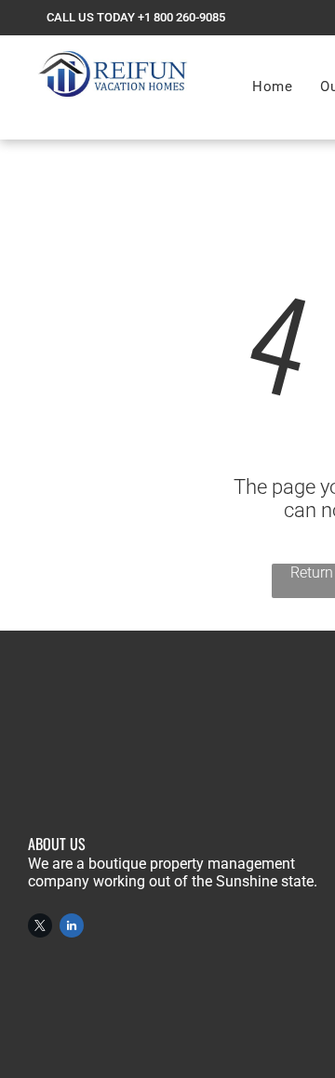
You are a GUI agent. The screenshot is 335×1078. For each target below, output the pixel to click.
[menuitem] (272, 86)
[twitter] (40, 927)
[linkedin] (72, 927)
